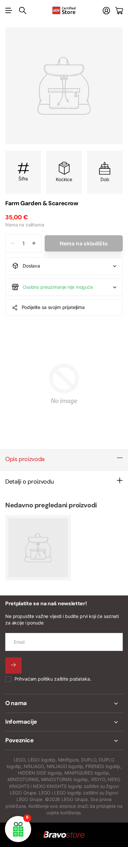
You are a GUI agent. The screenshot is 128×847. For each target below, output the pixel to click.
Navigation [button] (8, 10)
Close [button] (64, 703)
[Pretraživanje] (22, 10)
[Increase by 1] (34, 244)
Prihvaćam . (52, 679)
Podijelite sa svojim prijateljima (53, 307)
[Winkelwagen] (119, 10)
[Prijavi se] (106, 10)
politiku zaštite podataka (64, 679)
